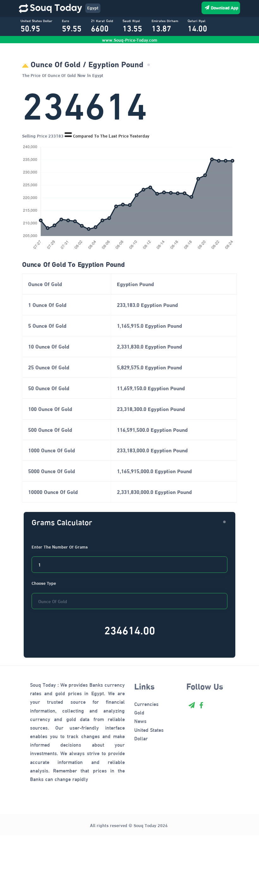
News (140, 720)
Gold (139, 712)
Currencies (146, 703)
